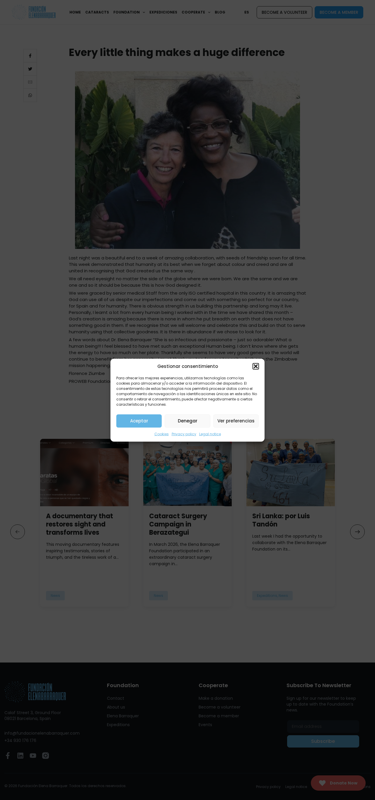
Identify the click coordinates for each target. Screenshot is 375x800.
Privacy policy (184, 433)
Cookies (161, 433)
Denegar (187, 421)
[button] (256, 366)
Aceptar (139, 421)
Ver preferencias (236, 421)
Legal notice (210, 433)
